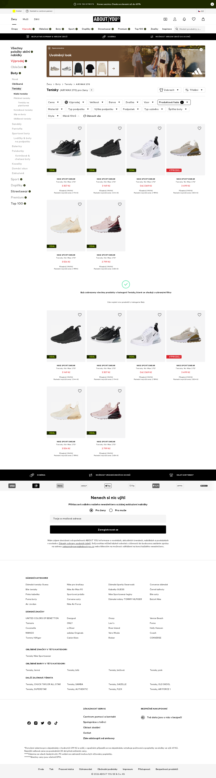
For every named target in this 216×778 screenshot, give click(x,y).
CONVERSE (155, 638)
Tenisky (68, 84)
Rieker (112, 638)
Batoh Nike (155, 599)
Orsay (112, 618)
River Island (114, 628)
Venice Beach (156, 618)
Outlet (19, 11)
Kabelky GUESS (116, 589)
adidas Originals (75, 633)
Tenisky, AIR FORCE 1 (160, 689)
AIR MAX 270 (83, 84)
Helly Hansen (156, 628)
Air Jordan (31, 604)
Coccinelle (31, 628)
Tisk (51, 769)
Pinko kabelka (32, 594)
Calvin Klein (72, 638)
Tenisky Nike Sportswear (38, 656)
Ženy (14, 19)
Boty (58, 84)
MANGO (30, 633)
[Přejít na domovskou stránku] (44, 710)
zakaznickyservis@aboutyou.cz (78, 546)
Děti (36, 19)
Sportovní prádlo (75, 594)
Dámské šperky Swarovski (121, 584)
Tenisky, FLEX (115, 689)
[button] (169, 90)
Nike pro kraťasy (75, 584)
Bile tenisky (31, 589)
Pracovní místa (66, 769)
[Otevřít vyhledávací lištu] (176, 28)
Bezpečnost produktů (167, 769)
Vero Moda (114, 633)
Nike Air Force (74, 604)
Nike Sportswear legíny (120, 594)
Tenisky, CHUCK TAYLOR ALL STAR (43, 684)
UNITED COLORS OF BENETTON (42, 618)
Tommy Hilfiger (33, 638)
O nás (41, 769)
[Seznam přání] (194, 19)
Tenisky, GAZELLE (118, 684)
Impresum (128, 769)
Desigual (71, 618)
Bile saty (154, 594)
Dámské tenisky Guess (37, 584)
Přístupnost (144, 769)
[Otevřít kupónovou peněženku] (165, 19)
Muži (25, 19)
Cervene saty (74, 599)
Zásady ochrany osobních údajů (75, 543)
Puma (153, 623)
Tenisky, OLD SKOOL (160, 684)
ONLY (70, 623)
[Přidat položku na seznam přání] (80, 128)
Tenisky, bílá (73, 670)
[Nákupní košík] (203, 19)
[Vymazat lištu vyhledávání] (202, 29)
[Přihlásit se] (175, 19)
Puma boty (31, 599)
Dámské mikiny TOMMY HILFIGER (125, 599)
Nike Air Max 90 (75, 589)
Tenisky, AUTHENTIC (77, 689)
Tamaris (30, 623)
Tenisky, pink (156, 670)
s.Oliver (71, 628)
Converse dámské (159, 584)
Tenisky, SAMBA (75, 684)
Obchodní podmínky (107, 769)
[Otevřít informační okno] (212, 4)
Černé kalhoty (157, 589)
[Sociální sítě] (29, 723)
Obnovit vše (94, 115)
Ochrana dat (85, 769)
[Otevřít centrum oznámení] (184, 19)
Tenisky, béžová (117, 670)
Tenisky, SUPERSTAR (36, 689)
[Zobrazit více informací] (55, 48)
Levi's (111, 623)
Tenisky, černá (33, 670)
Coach (153, 633)
